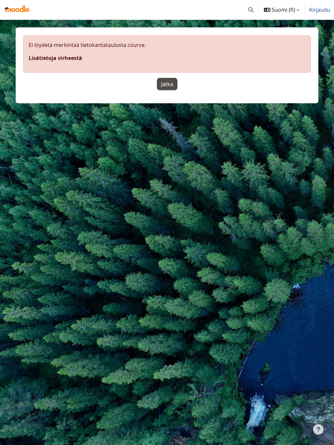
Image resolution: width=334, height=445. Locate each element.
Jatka (167, 84)
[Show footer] (318, 429)
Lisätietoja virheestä (55, 58)
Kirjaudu (319, 9)
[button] (251, 10)
